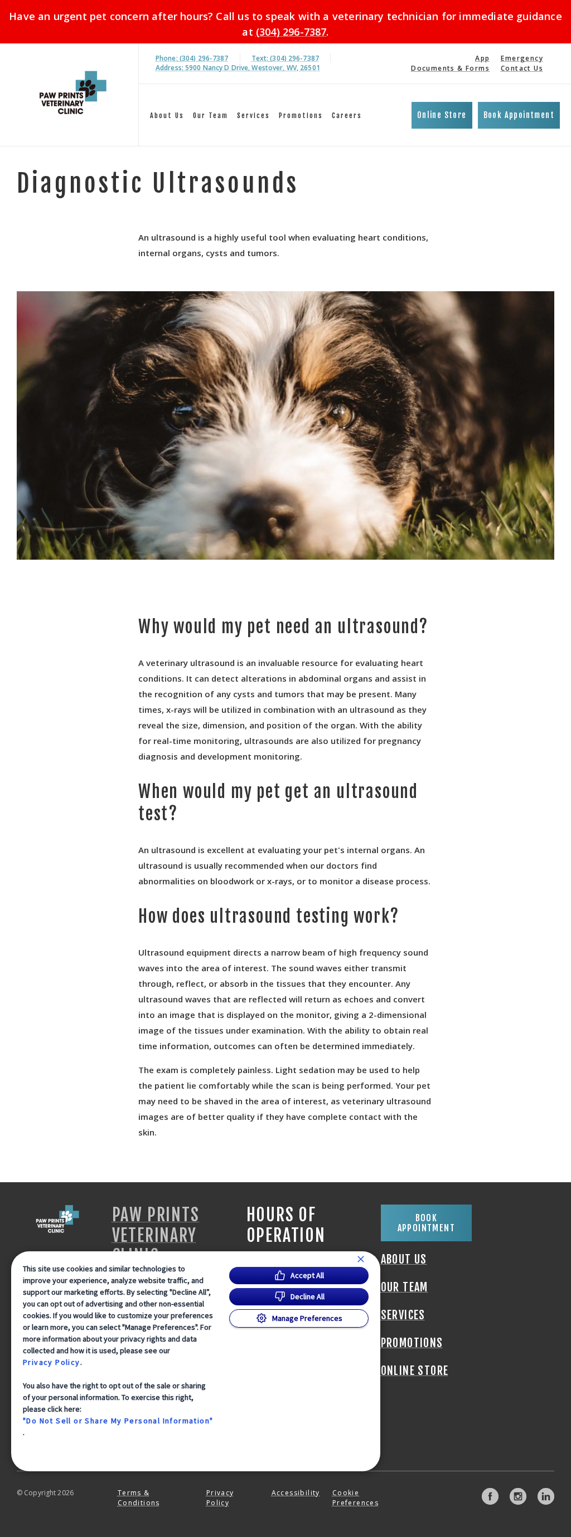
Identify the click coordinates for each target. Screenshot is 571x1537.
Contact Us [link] (522, 68)
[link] (72, 92)
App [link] (482, 58)
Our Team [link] (210, 115)
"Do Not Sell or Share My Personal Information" (118, 1421)
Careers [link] (347, 115)
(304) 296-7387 (291, 31)
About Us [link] (167, 115)
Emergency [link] (522, 58)
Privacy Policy (51, 1362)
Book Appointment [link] (518, 115)
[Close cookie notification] (361, 1259)
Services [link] (253, 115)
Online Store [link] (442, 115)
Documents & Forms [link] (450, 68)
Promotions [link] (301, 115)
